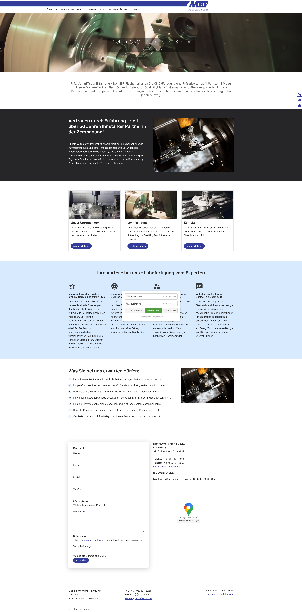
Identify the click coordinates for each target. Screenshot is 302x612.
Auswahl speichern (134, 310)
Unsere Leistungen (72, 9)
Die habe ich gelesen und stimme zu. (108, 540)
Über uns (52, 9)
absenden (81, 560)
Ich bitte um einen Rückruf (90, 505)
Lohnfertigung (96, 9)
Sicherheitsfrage (83, 546)
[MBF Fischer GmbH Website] (244, 6)
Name (77, 453)
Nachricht (79, 511)
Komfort (136, 303)
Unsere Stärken (117, 9)
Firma (76, 465)
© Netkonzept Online (78, 609)
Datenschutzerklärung (92, 540)
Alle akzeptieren (153, 310)
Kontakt (135, 9)
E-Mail (77, 477)
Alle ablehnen (170, 310)
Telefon (77, 489)
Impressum (228, 590)
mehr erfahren (81, 246)
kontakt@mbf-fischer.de (166, 466)
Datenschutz (211, 590)
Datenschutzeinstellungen (219, 594)
